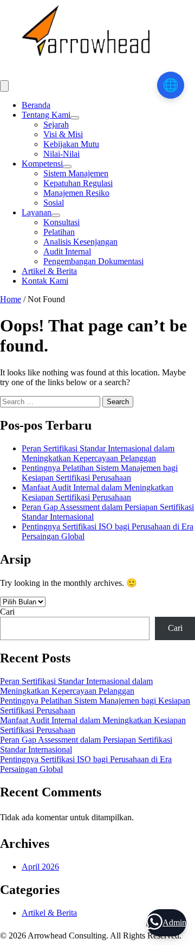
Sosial (53, 202)
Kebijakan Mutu (71, 144)
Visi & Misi (63, 134)
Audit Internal (67, 251)
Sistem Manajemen (75, 173)
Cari (7, 611)
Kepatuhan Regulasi (78, 183)
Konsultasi (61, 222)
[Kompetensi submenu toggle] (67, 166)
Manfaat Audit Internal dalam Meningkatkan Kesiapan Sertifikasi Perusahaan (97, 492)
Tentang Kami (46, 114)
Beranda (36, 105)
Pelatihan (59, 232)
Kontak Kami (45, 280)
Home (10, 299)
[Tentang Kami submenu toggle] (74, 117)
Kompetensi (42, 163)
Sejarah (56, 124)
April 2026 (40, 866)
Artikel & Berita (49, 271)
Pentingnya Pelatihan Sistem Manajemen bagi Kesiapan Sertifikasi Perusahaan (100, 472)
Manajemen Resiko (76, 192)
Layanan (36, 212)
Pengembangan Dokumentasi (93, 261)
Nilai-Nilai (61, 153)
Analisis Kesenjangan (80, 241)
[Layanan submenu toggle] (55, 215)
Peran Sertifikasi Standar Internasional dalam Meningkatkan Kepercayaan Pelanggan (98, 453)
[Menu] (4, 86)
